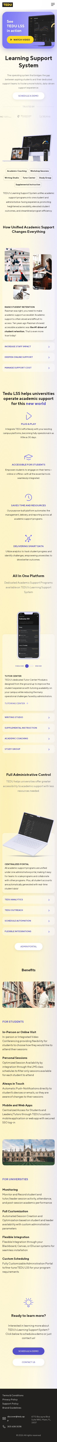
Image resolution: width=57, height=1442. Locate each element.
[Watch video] (28, 30)
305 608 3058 (14, 1426)
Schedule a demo (28, 96)
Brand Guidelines (11, 1407)
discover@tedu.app (16, 1418)
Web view (38, 666)
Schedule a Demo (28, 1351)
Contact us (28, 1362)
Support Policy (10, 1403)
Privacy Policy (10, 1399)
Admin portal (28, 946)
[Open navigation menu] (51, 4)
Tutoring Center (15, 703)
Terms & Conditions (12, 1395)
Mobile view (19, 666)
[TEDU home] (7, 4)
